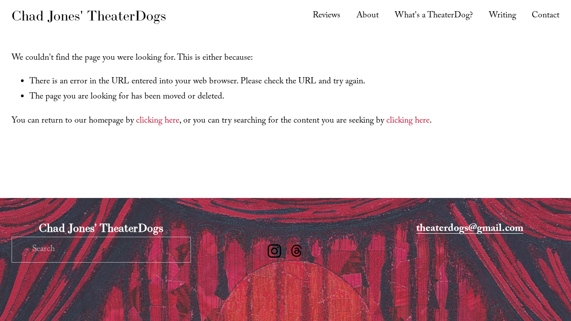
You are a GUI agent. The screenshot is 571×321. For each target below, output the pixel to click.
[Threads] (297, 251)
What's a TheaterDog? (434, 16)
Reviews (326, 16)
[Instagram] (274, 251)
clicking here (157, 121)
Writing (502, 16)
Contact (545, 16)
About (367, 16)
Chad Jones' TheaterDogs (89, 16)
